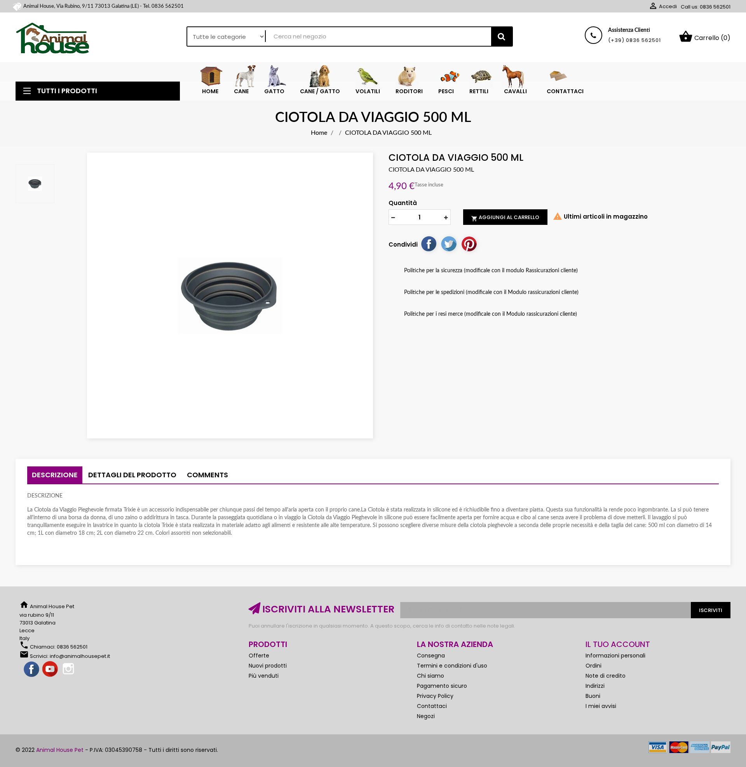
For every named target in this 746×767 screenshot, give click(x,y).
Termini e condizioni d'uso (452, 666)
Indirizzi (595, 686)
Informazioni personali (615, 655)
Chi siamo (430, 676)
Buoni (593, 696)
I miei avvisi (601, 706)
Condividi (428, 243)
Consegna (431, 655)
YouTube (50, 669)
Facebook (31, 669)
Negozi (426, 716)
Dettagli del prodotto (132, 475)
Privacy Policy (435, 696)
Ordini (593, 666)
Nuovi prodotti (268, 666)
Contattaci (432, 706)
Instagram (69, 669)
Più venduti (264, 676)
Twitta (449, 243)
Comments (207, 475)
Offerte (259, 655)
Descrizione (55, 475)
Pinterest (469, 243)
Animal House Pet (60, 750)
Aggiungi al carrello (505, 217)
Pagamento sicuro (442, 686)
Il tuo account (618, 644)
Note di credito (606, 676)
